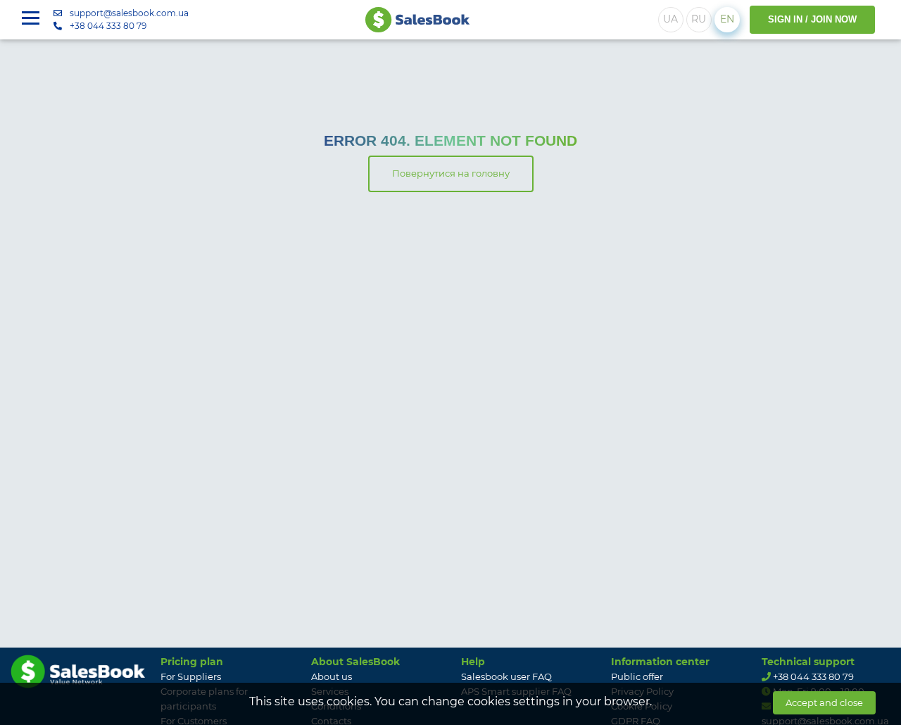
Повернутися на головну (451, 173)
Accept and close (824, 702)
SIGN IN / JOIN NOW (812, 19)
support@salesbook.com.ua (129, 13)
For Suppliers (190, 676)
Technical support (808, 661)
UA (670, 19)
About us (331, 676)
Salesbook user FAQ (506, 676)
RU (698, 19)
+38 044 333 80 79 (108, 25)
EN (727, 19)
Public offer (637, 676)
